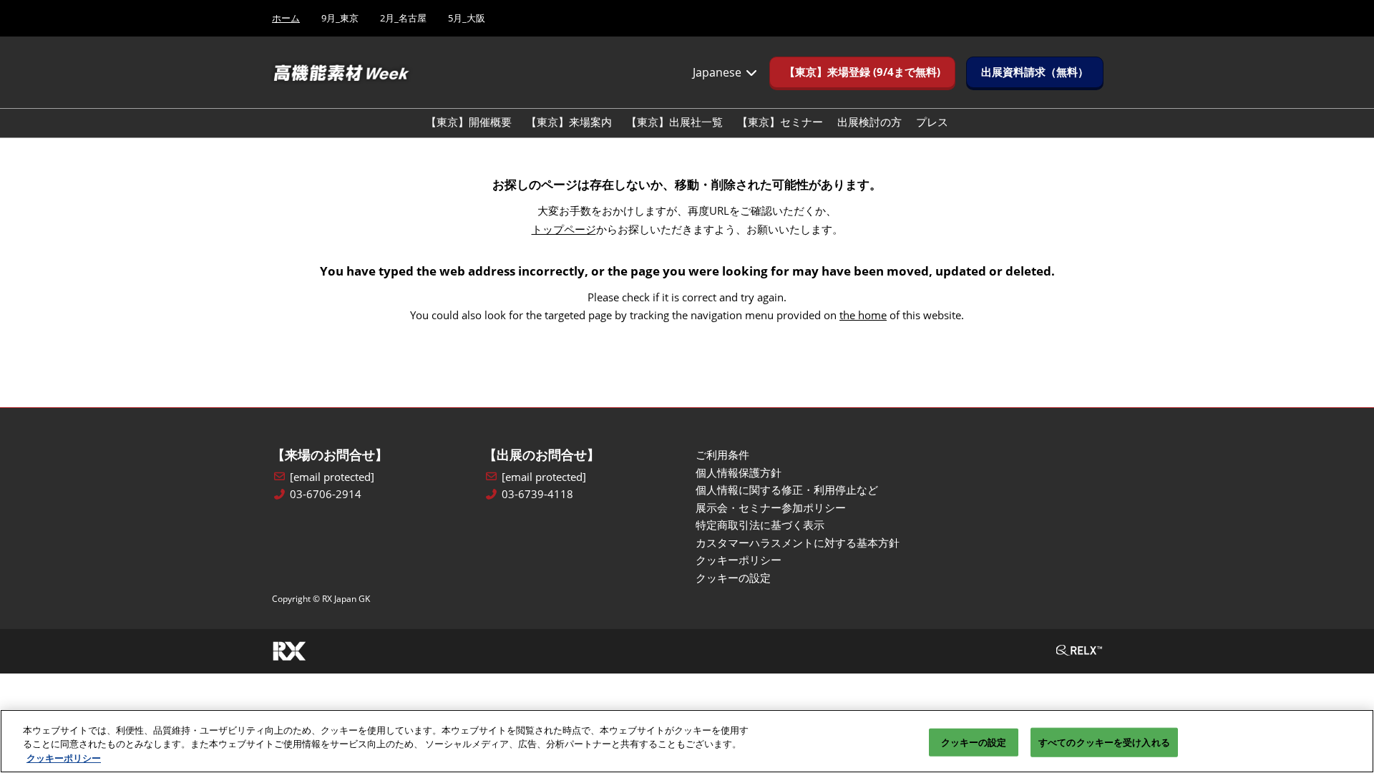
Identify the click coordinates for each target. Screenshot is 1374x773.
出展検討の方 (869, 122)
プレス (932, 122)
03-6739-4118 (537, 494)
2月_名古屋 (403, 17)
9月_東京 (340, 17)
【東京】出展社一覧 (674, 122)
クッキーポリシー (63, 758)
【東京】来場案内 (569, 122)
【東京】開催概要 (469, 122)
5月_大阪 (466, 17)
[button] (862, 72)
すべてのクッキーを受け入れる (1104, 741)
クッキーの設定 (974, 741)
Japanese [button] (718, 72)
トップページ (564, 229)
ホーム (286, 17)
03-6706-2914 (325, 494)
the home (863, 315)
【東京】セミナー (780, 122)
